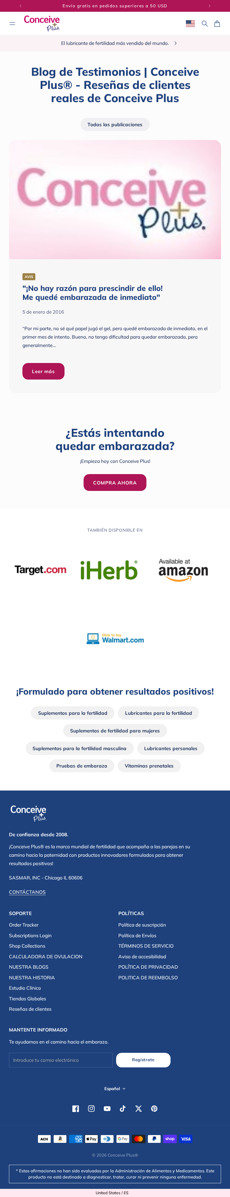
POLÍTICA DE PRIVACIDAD (148, 967)
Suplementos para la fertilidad (72, 713)
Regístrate (143, 1059)
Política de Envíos (137, 935)
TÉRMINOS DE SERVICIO (146, 946)
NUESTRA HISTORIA (32, 977)
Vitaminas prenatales (149, 766)
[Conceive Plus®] (42, 23)
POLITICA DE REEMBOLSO (148, 977)
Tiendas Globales (27, 998)
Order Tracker (23, 925)
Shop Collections (27, 946)
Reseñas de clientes (30, 1009)
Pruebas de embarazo (81, 766)
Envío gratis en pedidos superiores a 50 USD (115, 5)
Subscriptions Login (30, 935)
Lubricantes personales (170, 748)
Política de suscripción (142, 925)
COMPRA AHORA (115, 483)
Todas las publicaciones (115, 124)
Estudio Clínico (25, 988)
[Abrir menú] (12, 23)
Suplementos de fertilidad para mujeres (115, 731)
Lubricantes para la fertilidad (158, 713)
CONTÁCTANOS (27, 892)
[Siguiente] (209, 6)
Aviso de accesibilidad (142, 956)
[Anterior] (20, 6)
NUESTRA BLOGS (29, 967)
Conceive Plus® (123, 1155)
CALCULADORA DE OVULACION (45, 956)
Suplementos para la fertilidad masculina (80, 748)
